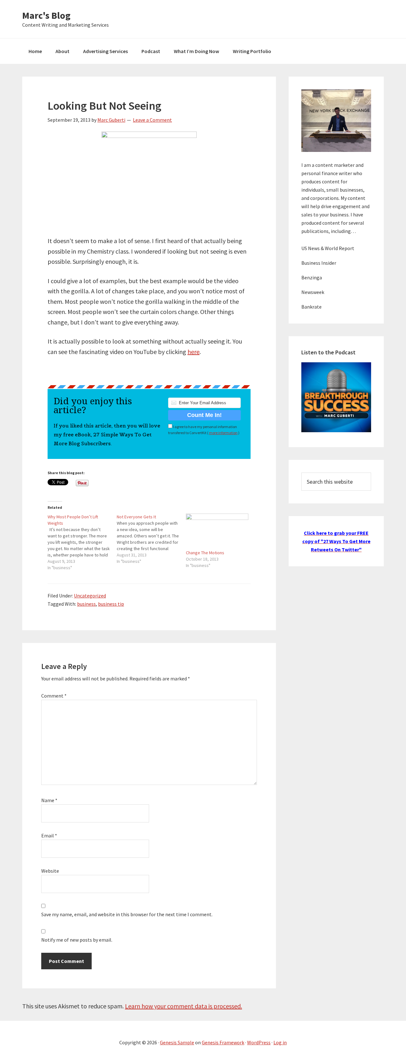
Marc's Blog (46, 15)
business (86, 604)
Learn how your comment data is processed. (183, 1006)
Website (50, 871)
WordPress (259, 1042)
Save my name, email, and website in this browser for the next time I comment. (127, 914)
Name (49, 800)
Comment (54, 695)
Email (49, 835)
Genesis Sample (177, 1042)
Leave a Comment (152, 120)
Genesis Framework (223, 1042)
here (193, 352)
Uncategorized (90, 595)
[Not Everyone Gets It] (151, 539)
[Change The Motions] (217, 531)
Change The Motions (205, 553)
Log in (280, 1042)
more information (223, 432)
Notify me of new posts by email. (76, 940)
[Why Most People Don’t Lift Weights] (82, 542)
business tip (111, 604)
